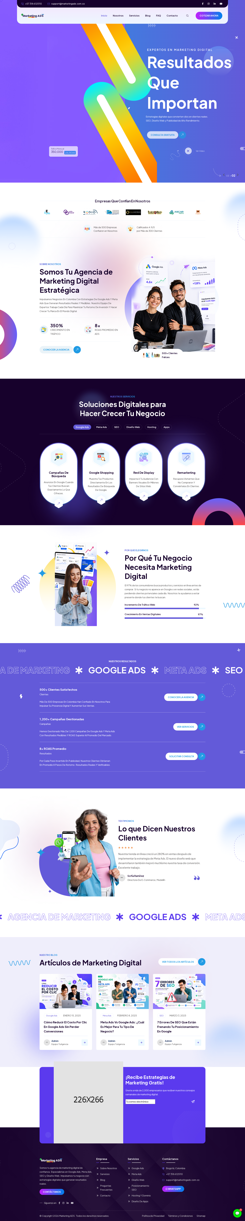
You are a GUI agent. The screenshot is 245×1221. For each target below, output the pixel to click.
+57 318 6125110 (33, 3)
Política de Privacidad (153, 1215)
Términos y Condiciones (180, 1215)
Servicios (134, 15)
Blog (147, 15)
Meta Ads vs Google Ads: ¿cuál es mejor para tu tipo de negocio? (122, 1026)
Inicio (104, 15)
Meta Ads (107, 1015)
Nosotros (118, 15)
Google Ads (51, 1015)
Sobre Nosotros (108, 1168)
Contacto (172, 15)
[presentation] (224, 175)
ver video (207, 151)
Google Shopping (101, 472)
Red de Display (143, 472)
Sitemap (201, 1215)
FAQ (158, 15)
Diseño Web (138, 1179)
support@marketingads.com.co (68, 3)
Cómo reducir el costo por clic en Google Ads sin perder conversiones (65, 1026)
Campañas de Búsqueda (58, 474)
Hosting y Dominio (141, 1195)
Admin (55, 1040)
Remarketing (186, 472)
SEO (162, 1015)
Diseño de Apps (140, 1201)
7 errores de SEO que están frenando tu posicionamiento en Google (178, 1026)
